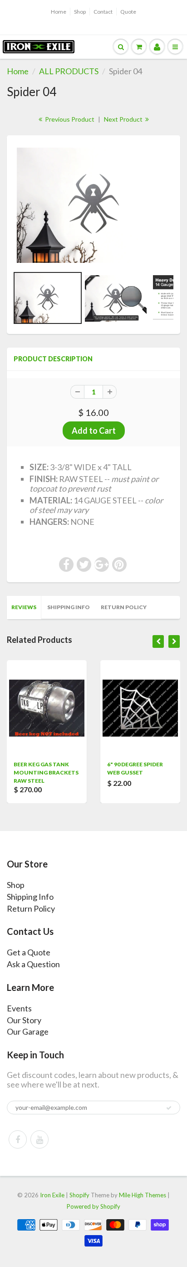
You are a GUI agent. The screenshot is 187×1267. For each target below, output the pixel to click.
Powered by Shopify (93, 1206)
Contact (103, 11)
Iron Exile (52, 1195)
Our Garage (28, 1031)
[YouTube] (39, 1139)
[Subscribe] (169, 1108)
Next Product (124, 119)
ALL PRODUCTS (68, 71)
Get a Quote (28, 952)
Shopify (79, 1195)
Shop (80, 11)
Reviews (23, 607)
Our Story (24, 1020)
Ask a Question (33, 964)
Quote (128, 11)
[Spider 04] (93, 205)
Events (19, 1008)
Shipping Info (68, 607)
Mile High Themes (142, 1195)
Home (58, 11)
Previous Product (69, 119)
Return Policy (124, 607)
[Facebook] (18, 1139)
